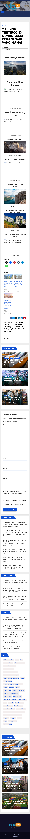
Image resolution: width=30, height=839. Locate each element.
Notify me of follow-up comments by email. (15, 500)
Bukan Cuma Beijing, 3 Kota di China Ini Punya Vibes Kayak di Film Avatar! (8, 283)
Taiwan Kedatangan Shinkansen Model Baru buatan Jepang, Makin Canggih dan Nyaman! (15, 524)
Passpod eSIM (7, 690)
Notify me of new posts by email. (14, 504)
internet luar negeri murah (10, 672)
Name (5, 458)
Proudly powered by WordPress (10, 834)
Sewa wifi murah (21, 709)
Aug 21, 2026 (9, 771)
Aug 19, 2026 (9, 806)
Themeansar (15, 836)
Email (5, 468)
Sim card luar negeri (15, 715)
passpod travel (17, 696)
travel (5, 721)
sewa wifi (10, 702)
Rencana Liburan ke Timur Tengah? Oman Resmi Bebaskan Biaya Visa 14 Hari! (14, 567)
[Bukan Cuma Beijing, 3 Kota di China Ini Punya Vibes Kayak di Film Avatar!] (8, 276)
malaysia (11, 687)
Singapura (13, 718)
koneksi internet (7, 681)
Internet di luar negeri (9, 665)
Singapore (6, 718)
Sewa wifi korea (18, 705)
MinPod (6, 47)
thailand (20, 718)
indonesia (16, 662)
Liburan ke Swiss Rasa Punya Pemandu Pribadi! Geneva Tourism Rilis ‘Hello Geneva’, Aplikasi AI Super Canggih (14, 541)
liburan (5, 687)
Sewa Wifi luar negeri (9, 709)
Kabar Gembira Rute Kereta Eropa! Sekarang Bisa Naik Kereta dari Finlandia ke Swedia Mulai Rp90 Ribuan (15, 532)
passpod (17, 687)
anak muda (11, 659)
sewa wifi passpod (8, 712)
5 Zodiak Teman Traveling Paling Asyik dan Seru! (8, 327)
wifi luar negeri (7, 724)
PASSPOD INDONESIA (18, 690)
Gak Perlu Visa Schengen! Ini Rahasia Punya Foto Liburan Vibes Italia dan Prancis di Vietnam (7, 303)
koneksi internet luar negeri (10, 684)
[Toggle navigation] (2, 14)
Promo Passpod (22, 699)
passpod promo (7, 696)
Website (5, 478)
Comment (6, 425)
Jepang (22, 678)
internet (23, 662)
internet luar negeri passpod (10, 675)
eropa (16, 659)
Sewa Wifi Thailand (20, 712)
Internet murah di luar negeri (11, 678)
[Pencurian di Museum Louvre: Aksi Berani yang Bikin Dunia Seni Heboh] (18, 276)
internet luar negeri (8, 669)
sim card (5, 715)
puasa (5, 702)
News (11, 357)
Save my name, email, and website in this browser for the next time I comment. (14, 492)
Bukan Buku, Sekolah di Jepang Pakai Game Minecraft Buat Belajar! (14, 803)
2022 (4, 659)
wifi (16, 721)
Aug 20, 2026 (9, 788)
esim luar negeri (7, 662)
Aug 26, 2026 (9, 753)
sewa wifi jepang (7, 705)
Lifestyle (4, 25)
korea (21, 684)
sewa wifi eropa (19, 702)
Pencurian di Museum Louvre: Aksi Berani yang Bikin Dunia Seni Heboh (18, 283)
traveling (10, 721)
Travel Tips (16, 357)
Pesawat (14, 699)
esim (21, 659)
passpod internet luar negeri (10, 693)
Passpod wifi (6, 699)
